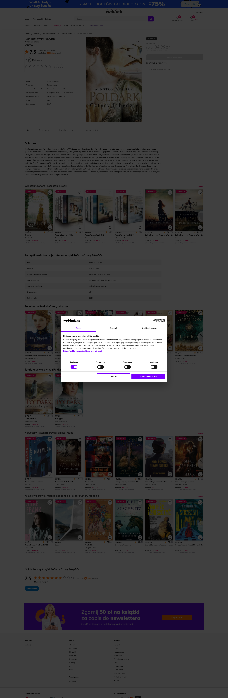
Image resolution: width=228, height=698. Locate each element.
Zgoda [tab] (78, 328)
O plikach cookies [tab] (149, 328)
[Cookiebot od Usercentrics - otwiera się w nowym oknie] (154, 320)
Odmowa (113, 376)
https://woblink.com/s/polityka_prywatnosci (82, 351)
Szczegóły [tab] (114, 328)
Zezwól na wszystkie (148, 376)
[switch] (100, 367)
